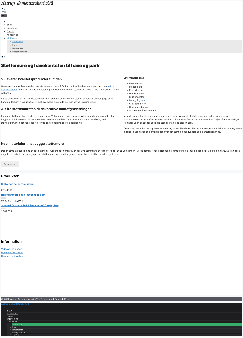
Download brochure (12, 252)
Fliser (14, 45)
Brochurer (12, 28)
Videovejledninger (11, 249)
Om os (10, 31)
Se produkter (10, 164)
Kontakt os (12, 34)
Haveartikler (17, 48)
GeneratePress (62, 299)
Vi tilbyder (12, 38)
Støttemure (17, 41)
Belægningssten (19, 51)
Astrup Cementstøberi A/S (15, 304)
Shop (9, 24)
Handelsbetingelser (12, 256)
